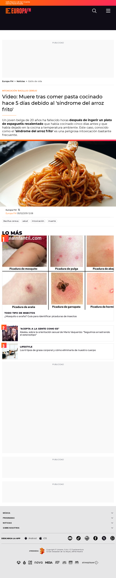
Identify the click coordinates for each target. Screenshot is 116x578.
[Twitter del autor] (19, 210)
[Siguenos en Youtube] (70, 539)
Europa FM (8, 81)
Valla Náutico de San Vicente (18, 2)
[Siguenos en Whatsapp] (112, 539)
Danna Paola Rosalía (14, 4)
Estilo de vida (35, 81)
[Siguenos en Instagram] (87, 539)
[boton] (85, 513)
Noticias (21, 81)
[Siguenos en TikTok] (78, 539)
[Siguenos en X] (104, 539)
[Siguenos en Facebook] (95, 539)
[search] (94, 11)
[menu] (108, 10)
